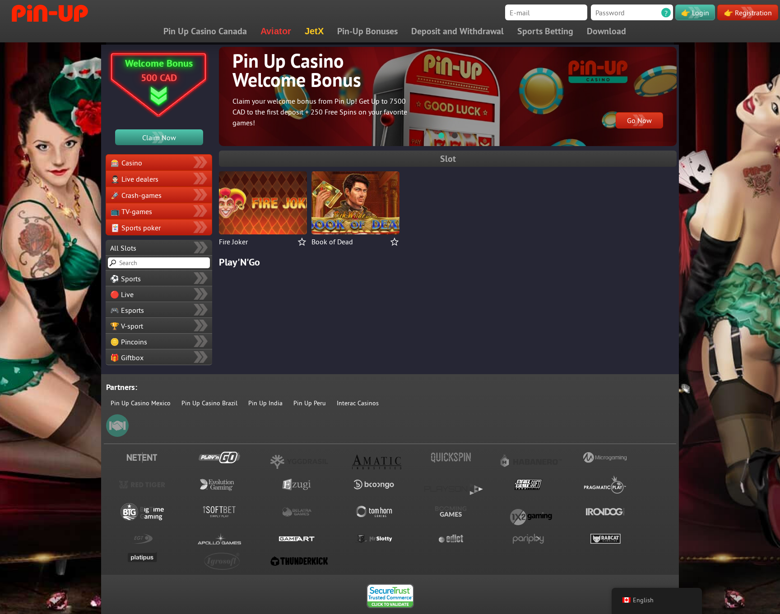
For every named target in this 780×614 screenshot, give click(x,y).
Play (262, 196)
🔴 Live (122, 294)
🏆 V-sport (126, 325)
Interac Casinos (358, 403)
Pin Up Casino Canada (205, 31)
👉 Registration (748, 12)
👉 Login (695, 12)
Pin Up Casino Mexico (141, 403)
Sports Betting (545, 31)
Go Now (639, 120)
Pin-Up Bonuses (367, 31)
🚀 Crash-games (136, 195)
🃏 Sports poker (136, 227)
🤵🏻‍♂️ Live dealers (134, 178)
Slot (448, 159)
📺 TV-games (131, 211)
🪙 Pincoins (128, 341)
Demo (263, 212)
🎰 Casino (126, 162)
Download (606, 31)
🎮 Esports (127, 310)
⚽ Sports (125, 278)
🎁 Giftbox (127, 357)
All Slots (123, 247)
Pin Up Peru (309, 403)
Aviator (275, 31)
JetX (314, 31)
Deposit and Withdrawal (457, 31)
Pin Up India (265, 403)
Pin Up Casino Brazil (209, 403)
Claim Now (159, 137)
